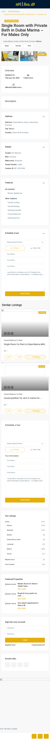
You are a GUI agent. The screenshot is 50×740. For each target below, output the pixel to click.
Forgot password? (38, 645)
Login (25, 640)
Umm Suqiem (10, 564)
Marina (38, 41)
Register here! (10, 645)
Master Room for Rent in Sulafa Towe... (28, 585)
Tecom (9, 554)
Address (8, 116)
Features (9, 182)
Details (8, 147)
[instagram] (26, 664)
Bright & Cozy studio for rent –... (27, 594)
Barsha (9, 535)
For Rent (19, 340)
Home (3, 12)
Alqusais (10, 530)
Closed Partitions (14, 12)
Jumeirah (10, 544)
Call (9, 357)
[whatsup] (13, 664)
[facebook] (7, 664)
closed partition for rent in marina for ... (23, 398)
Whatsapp (36, 357)
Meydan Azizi (10, 559)
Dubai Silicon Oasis (14, 539)
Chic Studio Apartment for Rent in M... (28, 604)
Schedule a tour (12, 233)
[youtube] (19, 664)
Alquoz (9, 525)
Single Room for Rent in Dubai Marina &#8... (25, 344)
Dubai (7, 522)
